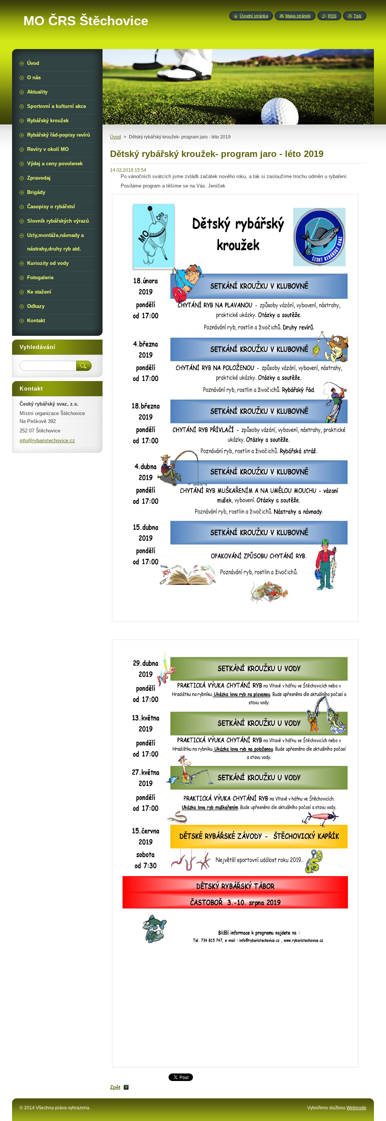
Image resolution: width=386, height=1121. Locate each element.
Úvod (115, 137)
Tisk (357, 16)
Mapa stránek (298, 16)
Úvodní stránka (254, 16)
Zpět (115, 1087)
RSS (332, 16)
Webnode (356, 1108)
